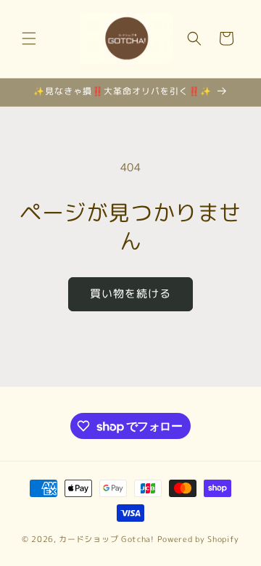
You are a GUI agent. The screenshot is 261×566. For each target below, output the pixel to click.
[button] (29, 38)
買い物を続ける (130, 293)
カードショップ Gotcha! (106, 539)
